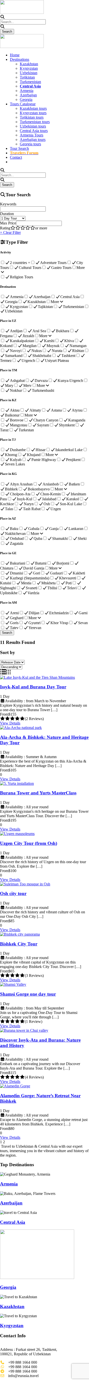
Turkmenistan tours (35, 122)
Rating (5, 228)
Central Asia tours (34, 131)
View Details (10, 723)
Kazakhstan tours (33, 108)
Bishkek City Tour (18, 943)
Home (15, 55)
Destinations (19, 59)
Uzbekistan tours (33, 126)
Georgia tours (30, 144)
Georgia (26, 99)
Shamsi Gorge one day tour (28, 994)
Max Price (8, 223)
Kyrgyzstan (29, 68)
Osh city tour (13, 893)
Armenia (26, 90)
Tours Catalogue (23, 104)
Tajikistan (27, 77)
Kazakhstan (29, 64)
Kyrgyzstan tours (33, 113)
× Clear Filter (10, 232)
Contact (16, 157)
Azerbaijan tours (32, 139)
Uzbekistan (28, 73)
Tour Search (19, 148)
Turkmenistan (30, 82)
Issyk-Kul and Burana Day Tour (33, 686)
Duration (7, 214)
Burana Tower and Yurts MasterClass (38, 792)
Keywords (8, 204)
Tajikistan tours (32, 117)
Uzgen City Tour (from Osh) (28, 843)
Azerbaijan (28, 95)
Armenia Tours (31, 135)
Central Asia (12, 1222)
